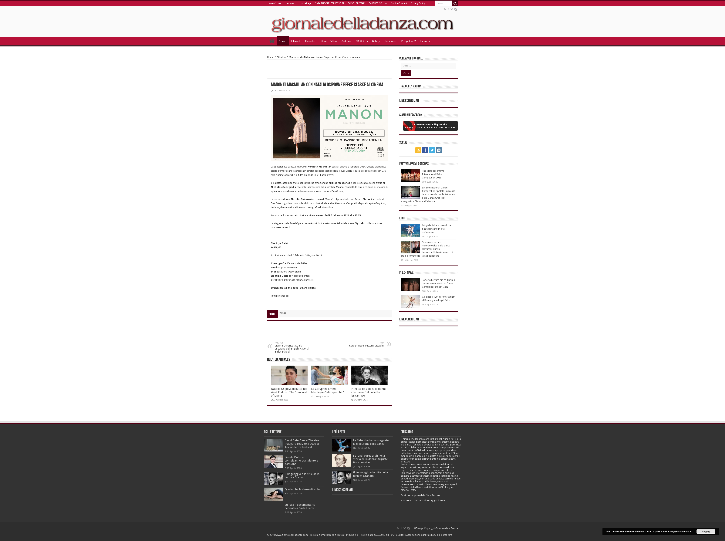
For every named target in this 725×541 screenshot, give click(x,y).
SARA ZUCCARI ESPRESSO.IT (329, 3)
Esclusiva (425, 41)
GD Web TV (362, 41)
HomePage (305, 3)
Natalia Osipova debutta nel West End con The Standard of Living (289, 392)
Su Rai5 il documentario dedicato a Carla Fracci (300, 506)
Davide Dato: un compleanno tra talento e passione (301, 460)
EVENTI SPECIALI (356, 3)
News (282, 41)
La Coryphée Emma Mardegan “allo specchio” (327, 390)
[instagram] (455, 9)
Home (270, 57)
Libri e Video (390, 41)
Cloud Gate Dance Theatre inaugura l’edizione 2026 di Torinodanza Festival (302, 444)
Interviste (296, 41)
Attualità (281, 57)
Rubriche (310, 41)
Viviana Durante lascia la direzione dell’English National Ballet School (292, 347)
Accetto (706, 531)
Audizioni (347, 41)
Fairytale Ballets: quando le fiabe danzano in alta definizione (436, 229)
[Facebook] (448, 9)
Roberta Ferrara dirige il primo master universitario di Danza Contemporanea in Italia (438, 283)
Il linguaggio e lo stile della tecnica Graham (302, 475)
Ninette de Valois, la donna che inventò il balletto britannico (368, 392)
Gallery (376, 41)
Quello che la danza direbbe (302, 489)
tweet (283, 312)
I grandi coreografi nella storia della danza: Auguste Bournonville (370, 459)
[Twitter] (451, 9)
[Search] (455, 3)
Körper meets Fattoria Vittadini (366, 344)
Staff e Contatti (399, 3)
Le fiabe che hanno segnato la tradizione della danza (371, 442)
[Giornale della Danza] (362, 21)
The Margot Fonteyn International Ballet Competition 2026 (433, 174)
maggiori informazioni (681, 531)
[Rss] (444, 9)
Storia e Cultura (329, 41)
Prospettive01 (408, 41)
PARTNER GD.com (378, 3)
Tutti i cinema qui (280, 295)
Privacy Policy (418, 3)
